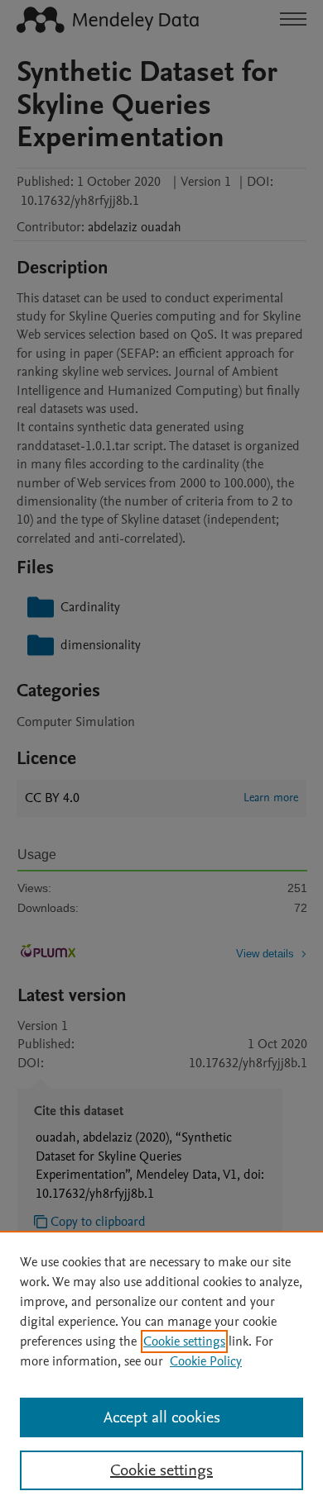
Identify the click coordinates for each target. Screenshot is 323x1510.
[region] (161, 1370)
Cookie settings (184, 1341)
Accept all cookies (162, 1417)
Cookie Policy (206, 1361)
